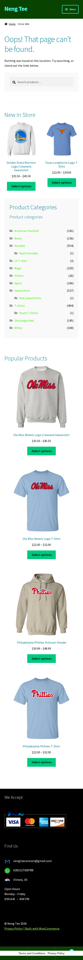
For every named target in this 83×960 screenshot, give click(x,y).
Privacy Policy (13, 928)
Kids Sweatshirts (30, 298)
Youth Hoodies (28, 253)
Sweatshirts (22, 290)
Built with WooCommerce (42, 928)
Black (18, 238)
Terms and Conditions (32, 953)
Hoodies (19, 246)
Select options (21, 186)
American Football (26, 231)
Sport (18, 283)
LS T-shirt (20, 261)
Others (19, 276)
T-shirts (19, 306)
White (18, 328)
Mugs (17, 268)
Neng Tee (15, 9)
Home (12, 24)
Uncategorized (24, 320)
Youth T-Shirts (28, 313)
